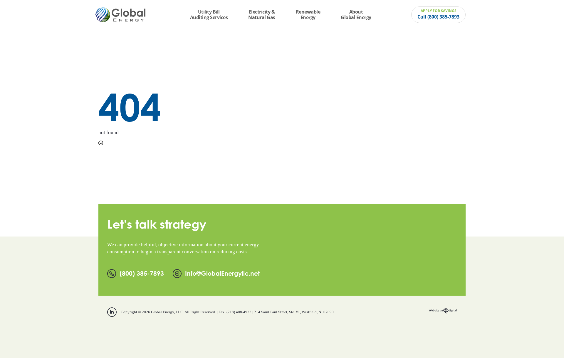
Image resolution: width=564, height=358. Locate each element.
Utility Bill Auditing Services (209, 15)
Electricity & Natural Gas (261, 15)
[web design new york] (443, 313)
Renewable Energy (308, 15)
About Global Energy (356, 15)
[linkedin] (112, 312)
